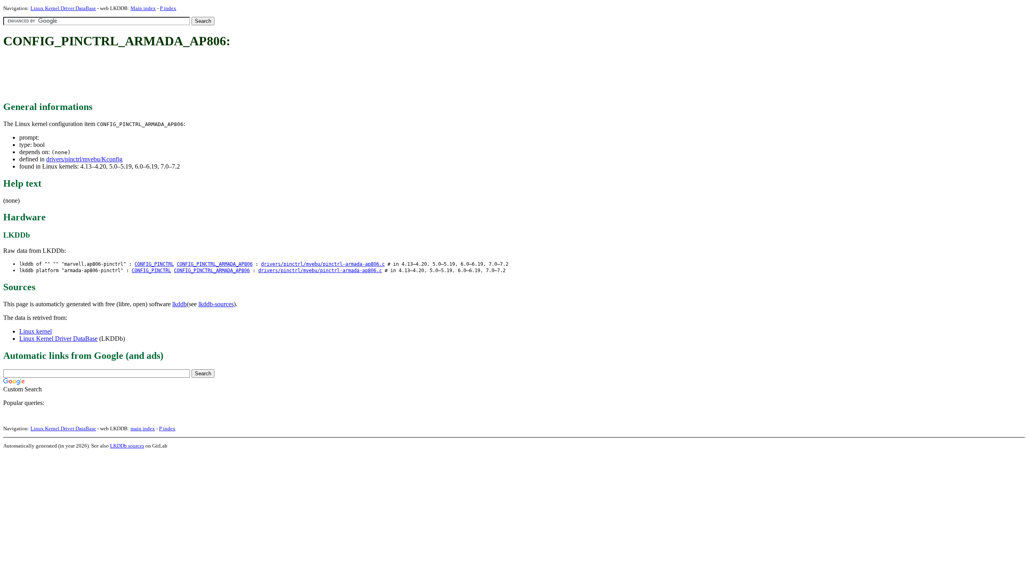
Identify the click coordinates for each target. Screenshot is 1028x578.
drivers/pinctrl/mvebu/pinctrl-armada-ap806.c (323, 264)
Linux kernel (35, 331)
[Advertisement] (149, 75)
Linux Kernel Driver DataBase (63, 8)
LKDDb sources (127, 446)
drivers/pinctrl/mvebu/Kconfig (84, 159)
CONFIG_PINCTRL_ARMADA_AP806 (215, 264)
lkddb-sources (216, 304)
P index (168, 8)
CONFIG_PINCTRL (154, 264)
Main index (143, 8)
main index (143, 428)
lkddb (179, 304)
